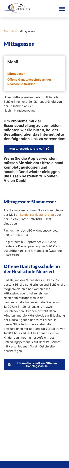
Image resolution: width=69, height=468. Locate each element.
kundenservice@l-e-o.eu (37, 214)
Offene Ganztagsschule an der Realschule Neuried (29, 82)
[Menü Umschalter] (62, 9)
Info (14, 31)
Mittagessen (16, 73)
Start (7, 31)
